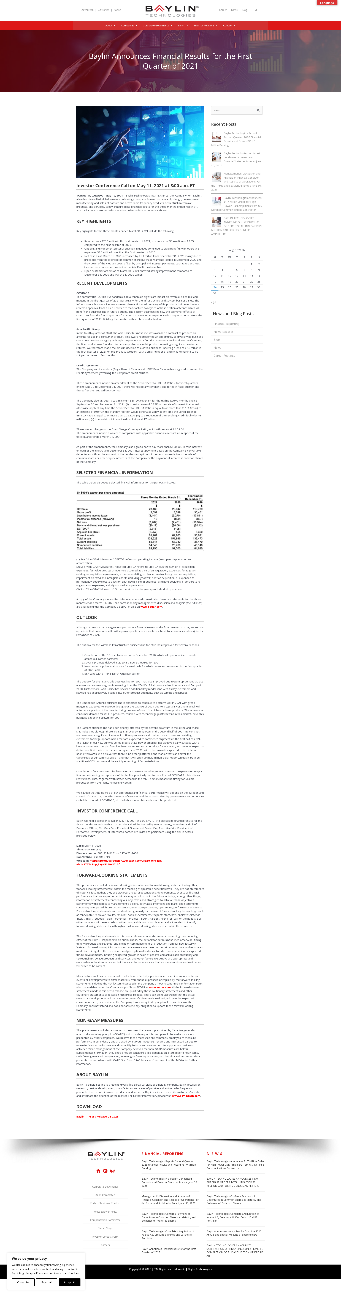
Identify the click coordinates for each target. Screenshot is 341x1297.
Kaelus (117, 10)
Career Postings (224, 356)
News (234, 10)
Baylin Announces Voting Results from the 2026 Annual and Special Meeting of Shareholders (234, 1233)
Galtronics (103, 10)
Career (223, 10)
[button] (256, 10)
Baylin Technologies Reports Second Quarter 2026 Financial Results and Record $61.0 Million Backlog (169, 1165)
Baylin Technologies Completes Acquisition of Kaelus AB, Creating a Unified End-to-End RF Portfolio (168, 1235)
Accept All (69, 1282)
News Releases (224, 332)
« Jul (213, 302)
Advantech (88, 10)
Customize (23, 1282)
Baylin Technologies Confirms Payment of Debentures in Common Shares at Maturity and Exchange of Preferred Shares (169, 1217)
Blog (244, 10)
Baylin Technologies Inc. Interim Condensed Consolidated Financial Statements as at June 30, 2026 (170, 1182)
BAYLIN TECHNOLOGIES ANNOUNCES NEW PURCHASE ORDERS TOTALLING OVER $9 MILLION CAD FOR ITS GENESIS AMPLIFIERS (236, 226)
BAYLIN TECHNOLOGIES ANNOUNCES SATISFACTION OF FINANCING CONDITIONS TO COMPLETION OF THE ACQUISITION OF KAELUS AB (235, 1250)
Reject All (46, 1282)
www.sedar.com (151, 606)
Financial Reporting (226, 324)
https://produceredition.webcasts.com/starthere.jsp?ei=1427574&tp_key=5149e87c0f (119, 862)
